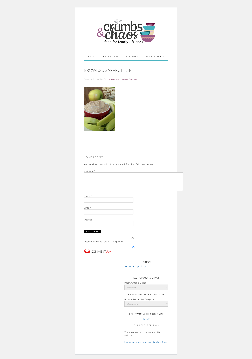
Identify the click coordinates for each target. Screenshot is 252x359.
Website (88, 219)
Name (88, 196)
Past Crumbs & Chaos (135, 282)
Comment (89, 171)
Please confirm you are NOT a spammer (104, 241)
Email (87, 208)
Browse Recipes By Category (139, 299)
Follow (146, 319)
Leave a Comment (129, 79)
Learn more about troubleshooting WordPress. (146, 342)
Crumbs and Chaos (126, 28)
